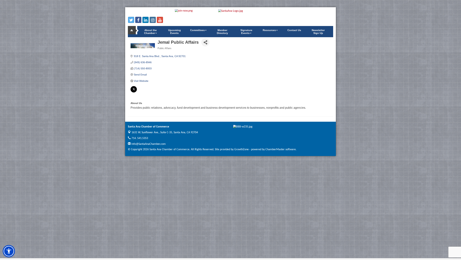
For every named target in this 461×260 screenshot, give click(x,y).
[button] (9, 251)
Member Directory (222, 31)
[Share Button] (205, 42)
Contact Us (294, 30)
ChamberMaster (275, 149)
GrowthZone (241, 149)
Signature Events (246, 31)
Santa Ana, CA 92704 (164, 132)
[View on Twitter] (134, 91)
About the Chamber (150, 31)
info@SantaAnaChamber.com (148, 144)
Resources (269, 30)
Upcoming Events (174, 31)
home (133, 30)
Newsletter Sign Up (318, 31)
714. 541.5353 (139, 138)
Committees (197, 30)
